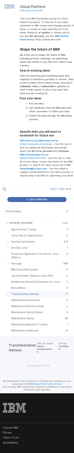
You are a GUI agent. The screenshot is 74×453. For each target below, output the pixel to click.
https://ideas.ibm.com (33, 157)
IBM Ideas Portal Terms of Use (45, 384)
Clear (65, 223)
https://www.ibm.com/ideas (36, 144)
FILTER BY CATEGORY (21, 223)
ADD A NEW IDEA (38, 199)
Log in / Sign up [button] (59, 188)
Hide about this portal (31, 10)
